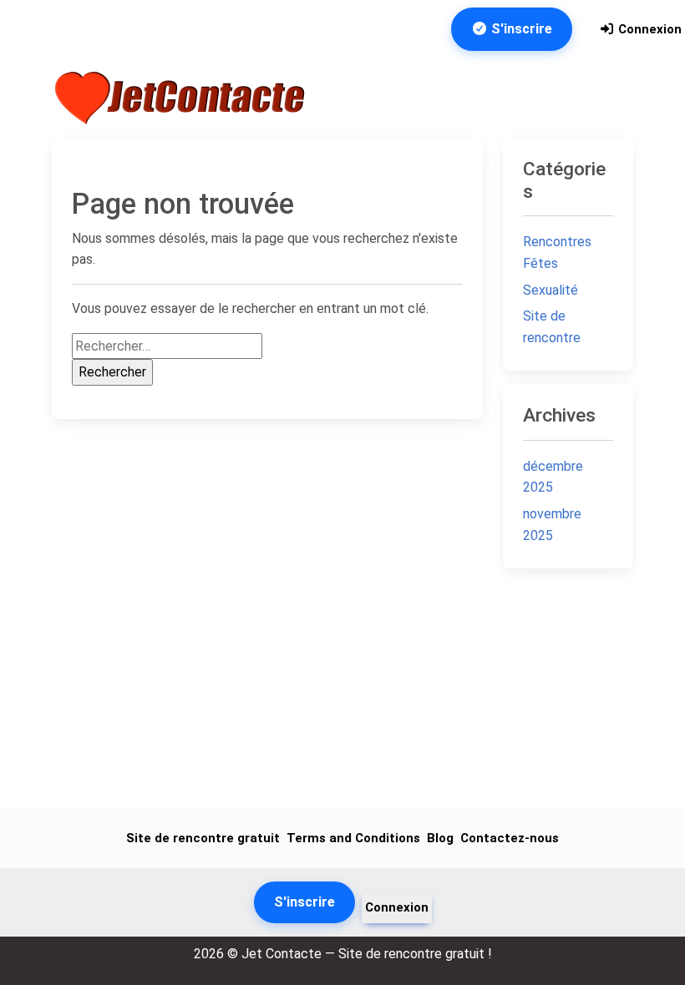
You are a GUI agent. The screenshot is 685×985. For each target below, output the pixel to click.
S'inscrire (520, 29)
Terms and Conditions (353, 838)
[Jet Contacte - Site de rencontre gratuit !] (182, 98)
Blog (440, 838)
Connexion (648, 29)
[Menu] (609, 97)
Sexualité (550, 290)
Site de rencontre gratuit (203, 838)
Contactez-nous (509, 838)
